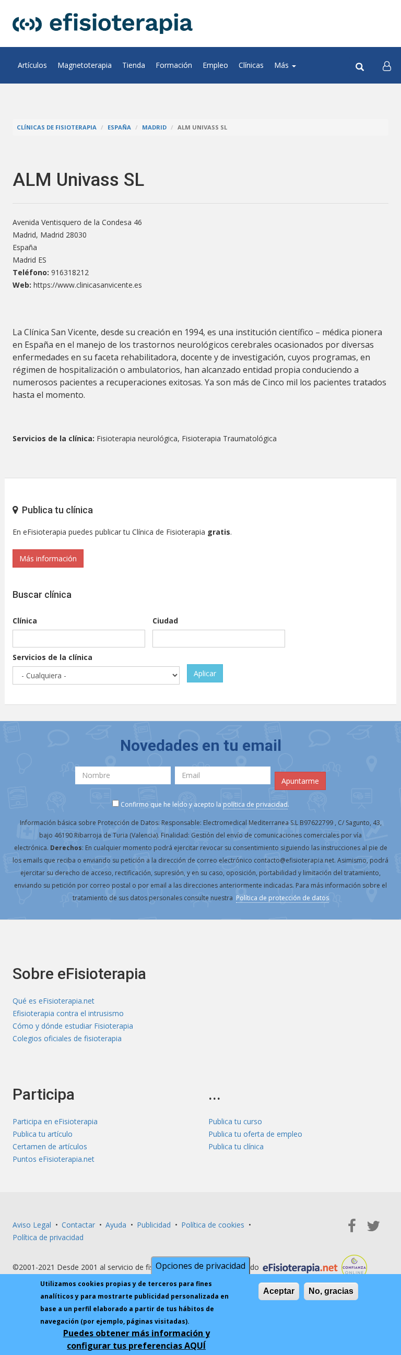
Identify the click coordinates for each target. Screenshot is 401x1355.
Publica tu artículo (43, 1134)
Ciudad (165, 621)
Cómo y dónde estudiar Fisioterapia (73, 1026)
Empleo (215, 65)
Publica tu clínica (236, 1146)
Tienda (133, 65)
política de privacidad (255, 804)
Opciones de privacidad (200, 1265)
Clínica (25, 621)
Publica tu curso (235, 1121)
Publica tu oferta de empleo (255, 1134)
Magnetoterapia (84, 65)
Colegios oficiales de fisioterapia (67, 1038)
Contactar (78, 1225)
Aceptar (278, 1291)
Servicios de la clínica (52, 657)
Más (282, 65)
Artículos (32, 65)
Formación (174, 65)
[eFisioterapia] (103, 23)
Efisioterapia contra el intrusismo (68, 1013)
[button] (387, 65)
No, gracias (331, 1291)
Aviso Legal (32, 1225)
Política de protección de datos (282, 897)
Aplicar (205, 673)
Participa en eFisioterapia (55, 1121)
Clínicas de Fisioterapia (57, 127)
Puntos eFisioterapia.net (54, 1159)
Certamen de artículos (50, 1146)
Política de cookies (212, 1225)
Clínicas (251, 65)
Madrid (154, 127)
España (119, 127)
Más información (48, 558)
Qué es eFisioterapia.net (54, 1001)
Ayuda (115, 1225)
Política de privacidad (48, 1237)
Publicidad (154, 1225)
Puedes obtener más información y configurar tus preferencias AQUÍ (136, 1339)
